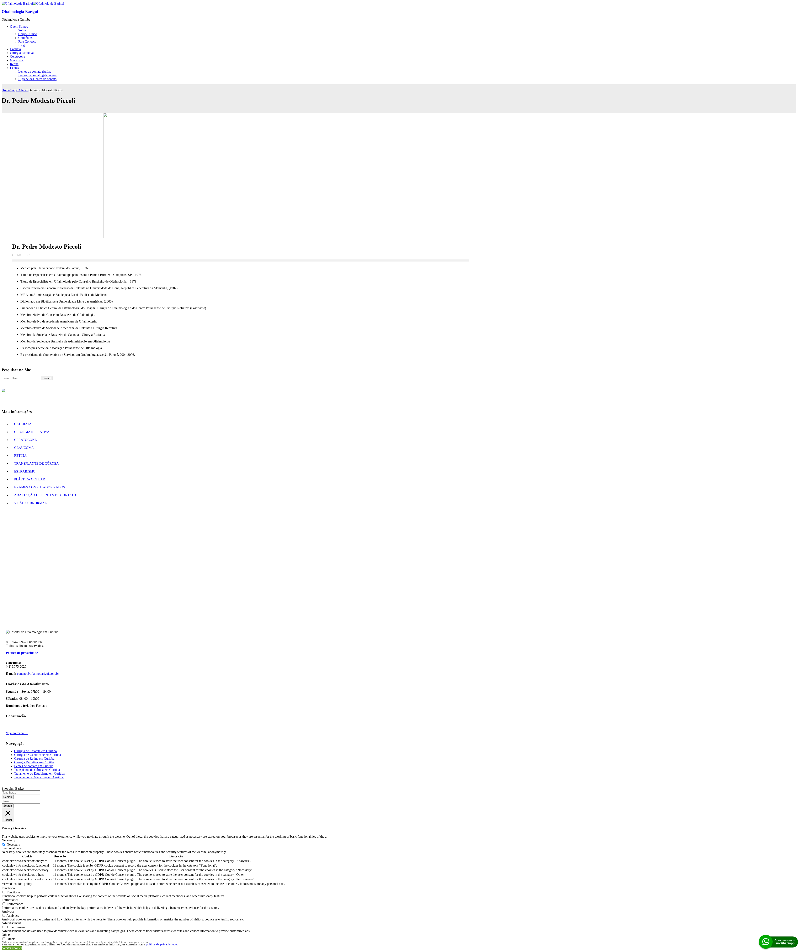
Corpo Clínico (19, 90)
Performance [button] (10, 900)
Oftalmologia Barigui (20, 11)
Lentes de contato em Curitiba (33, 766)
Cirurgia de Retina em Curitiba (34, 758)
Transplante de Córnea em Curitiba (37, 769)
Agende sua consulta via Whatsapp (399, 552)
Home (6, 90)
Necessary (13, 844)
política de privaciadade (161, 944)
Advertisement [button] (11, 923)
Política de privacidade (22, 653)
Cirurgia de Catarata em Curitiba (35, 751)
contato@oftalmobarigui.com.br (38, 673)
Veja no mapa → (17, 733)
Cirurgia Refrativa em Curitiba (34, 762)
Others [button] (6, 934)
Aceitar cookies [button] (12, 948)
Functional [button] (9, 888)
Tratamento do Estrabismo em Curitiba (39, 773)
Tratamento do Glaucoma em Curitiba (39, 777)
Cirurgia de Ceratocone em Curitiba (37, 755)
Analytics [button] (8, 911)
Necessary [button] (8, 840)
